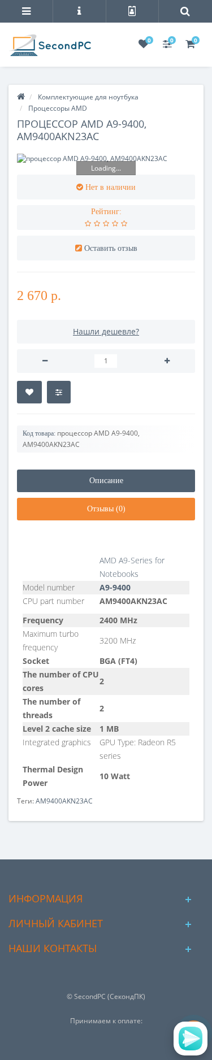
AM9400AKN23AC (64, 801)
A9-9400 (115, 587)
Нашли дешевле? (106, 331)
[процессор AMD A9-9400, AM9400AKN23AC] (106, 158)
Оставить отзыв (110, 248)
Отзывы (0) (106, 509)
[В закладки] (29, 392)
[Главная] (21, 97)
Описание (106, 480)
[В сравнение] (59, 392)
